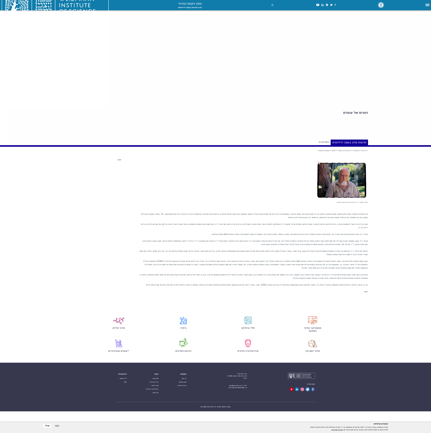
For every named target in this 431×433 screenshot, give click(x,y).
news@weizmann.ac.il (236, 385)
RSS (125, 382)
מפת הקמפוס (182, 382)
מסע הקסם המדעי (190, 5)
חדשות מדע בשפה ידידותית (341, 151)
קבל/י (47, 426)
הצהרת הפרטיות (337, 430)
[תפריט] (427, 5)
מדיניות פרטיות (154, 382)
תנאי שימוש (155, 385)
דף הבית (364, 151)
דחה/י (57, 426)
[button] (272, 5)
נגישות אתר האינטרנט (152, 389)
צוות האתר (155, 392)
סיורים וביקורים (181, 385)
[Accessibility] (381, 5)
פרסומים (356, 151)
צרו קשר (183, 378)
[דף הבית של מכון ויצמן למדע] (301, 376)
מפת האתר (155, 378)
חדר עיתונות (123, 378)
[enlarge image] (318, 162)
